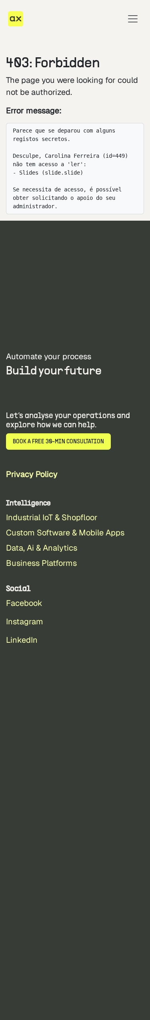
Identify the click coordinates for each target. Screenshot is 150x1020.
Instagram (24, 621)
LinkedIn (22, 640)
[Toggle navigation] (133, 19)
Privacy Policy (32, 474)
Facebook (24, 603)
